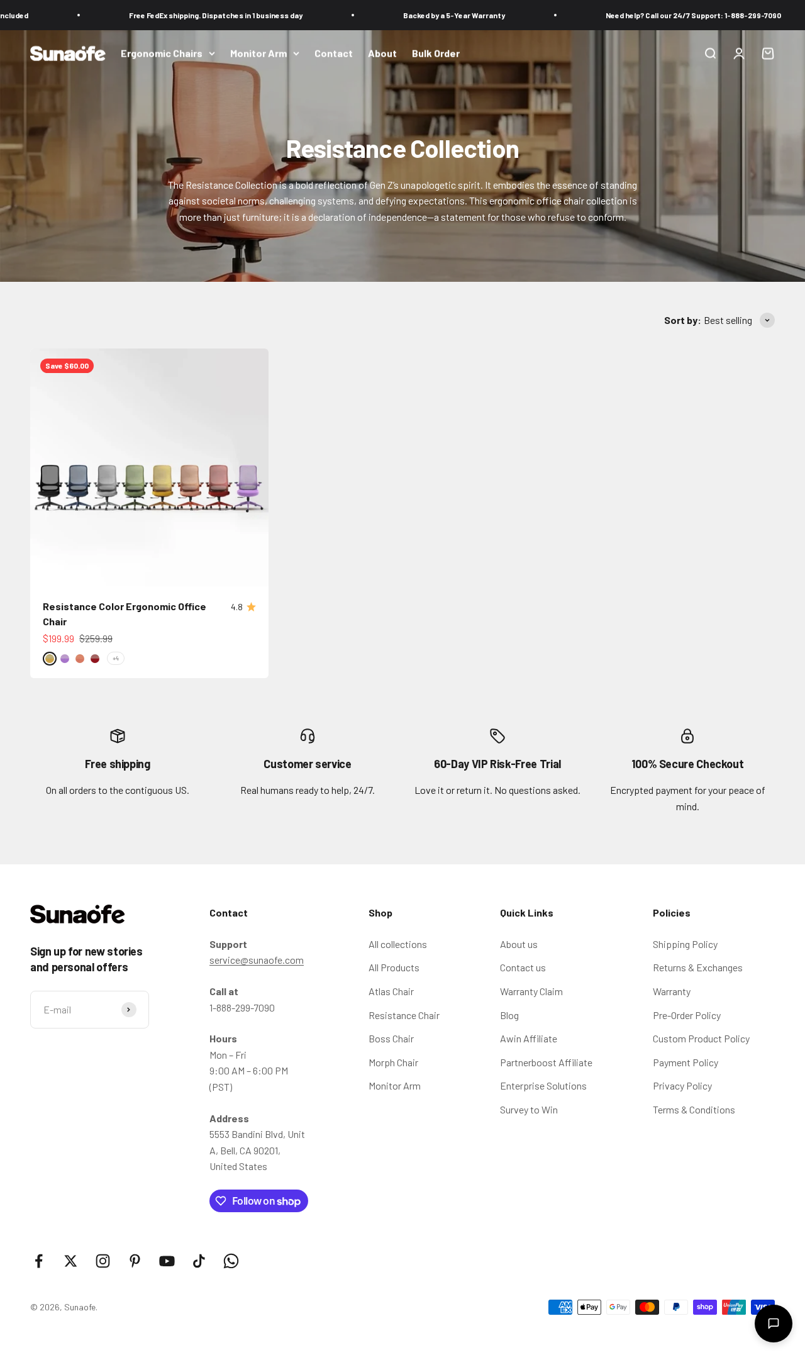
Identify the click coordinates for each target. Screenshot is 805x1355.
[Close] (769, 989)
